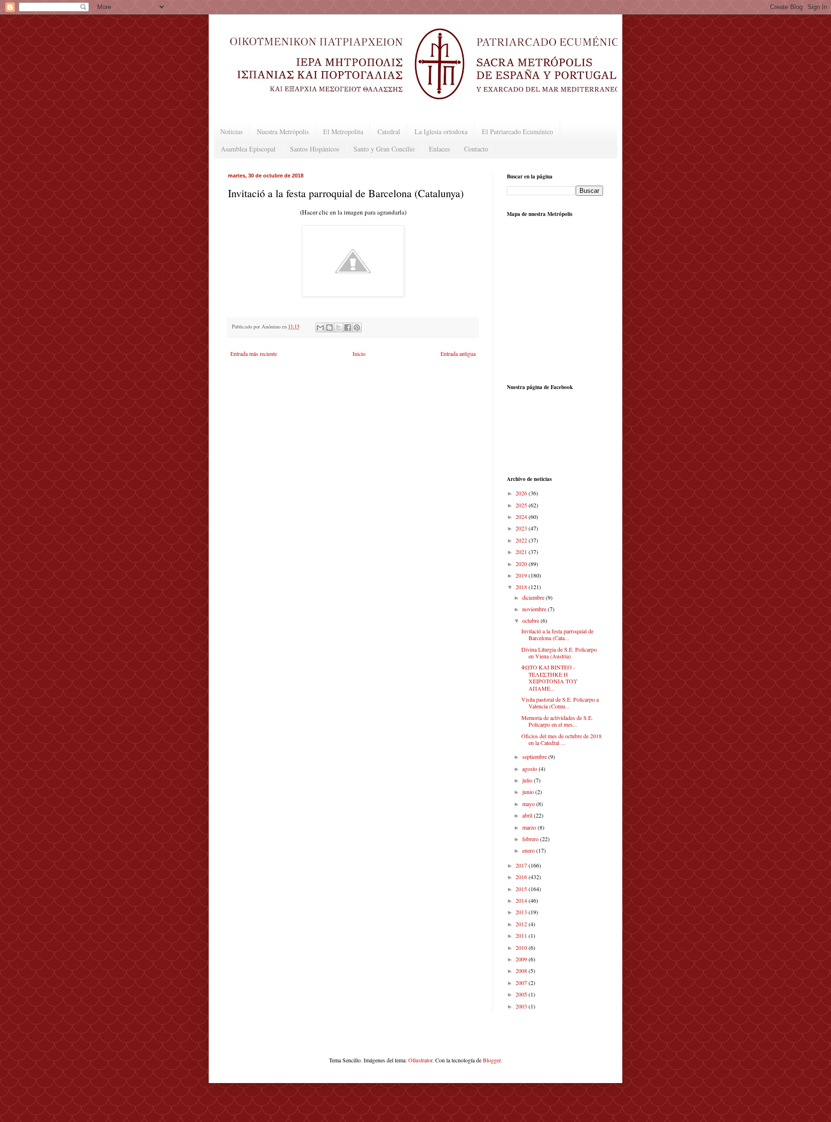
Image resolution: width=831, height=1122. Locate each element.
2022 (522, 540)
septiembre (535, 756)
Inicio (359, 353)
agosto (530, 768)
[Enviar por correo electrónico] (320, 327)
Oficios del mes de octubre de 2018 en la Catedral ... (561, 739)
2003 (522, 1006)
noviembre (535, 609)
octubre (531, 620)
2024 (522, 516)
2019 (522, 575)
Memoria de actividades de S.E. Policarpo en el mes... (557, 721)
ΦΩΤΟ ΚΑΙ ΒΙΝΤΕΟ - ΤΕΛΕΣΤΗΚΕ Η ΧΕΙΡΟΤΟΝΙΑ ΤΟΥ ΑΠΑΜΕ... (549, 677)
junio (528, 791)
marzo (530, 827)
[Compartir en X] (338, 327)
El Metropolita (343, 131)
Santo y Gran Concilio (384, 148)
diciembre (534, 597)
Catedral (389, 131)
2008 (522, 970)
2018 (522, 587)
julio (528, 780)
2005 (522, 994)
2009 (522, 959)
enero (529, 850)
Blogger (492, 1060)
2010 (522, 947)
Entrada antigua (458, 353)
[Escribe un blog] (329, 327)
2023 (522, 528)
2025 (522, 505)
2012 (522, 924)
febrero (531, 839)
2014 (522, 900)
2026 (522, 493)
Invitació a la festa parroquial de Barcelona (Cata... (557, 634)
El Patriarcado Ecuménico (517, 131)
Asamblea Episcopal (248, 148)
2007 (522, 982)
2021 (522, 551)
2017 (522, 865)
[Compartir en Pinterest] (357, 327)
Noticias (231, 131)
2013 (522, 912)
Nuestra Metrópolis (283, 131)
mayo (529, 803)
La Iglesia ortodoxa (441, 131)
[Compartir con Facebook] (348, 327)
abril (528, 815)
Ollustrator (420, 1060)
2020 (522, 563)
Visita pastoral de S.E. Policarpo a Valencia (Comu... (560, 702)
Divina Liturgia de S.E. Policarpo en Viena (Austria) (559, 652)
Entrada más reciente (253, 353)
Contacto (476, 148)
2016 (522, 877)
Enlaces (439, 148)
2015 (522, 889)
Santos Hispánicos (314, 148)
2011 (522, 935)
